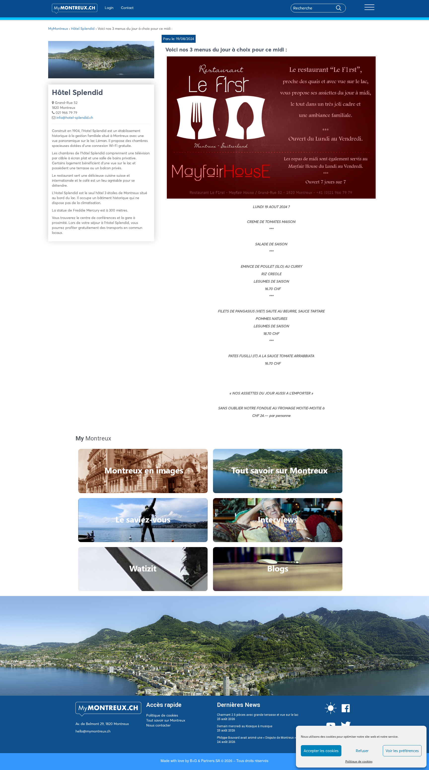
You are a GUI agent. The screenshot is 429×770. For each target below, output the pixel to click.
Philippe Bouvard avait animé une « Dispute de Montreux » (256, 737)
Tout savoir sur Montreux (165, 720)
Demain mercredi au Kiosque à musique (244, 726)
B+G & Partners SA (205, 760)
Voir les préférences (402, 750)
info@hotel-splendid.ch (74, 117)
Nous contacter (158, 725)
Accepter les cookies (321, 750)
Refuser (362, 750)
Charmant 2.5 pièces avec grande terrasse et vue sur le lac (257, 715)
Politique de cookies (358, 761)
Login (109, 7)
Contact (127, 7)
